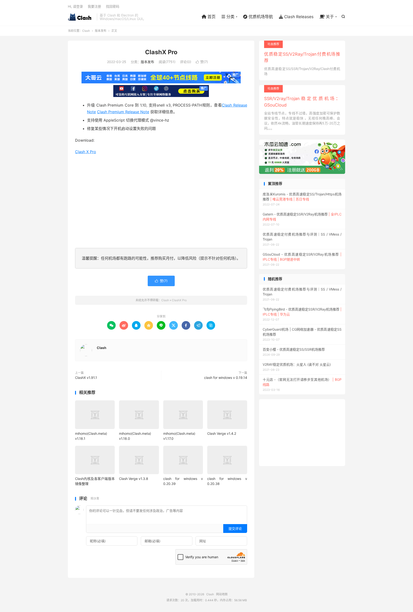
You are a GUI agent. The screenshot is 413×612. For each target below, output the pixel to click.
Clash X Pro (85, 151)
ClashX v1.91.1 (86, 378)
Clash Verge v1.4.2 (221, 433)
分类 (229, 16)
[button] (340, 157)
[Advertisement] (161, 200)
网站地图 (222, 594)
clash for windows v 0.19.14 (225, 378)
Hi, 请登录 (75, 6)
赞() (202, 62)
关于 (329, 16)
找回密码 (112, 6)
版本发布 (100, 30)
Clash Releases (298, 16)
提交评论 (235, 528)
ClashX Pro (161, 52)
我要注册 (94, 6)
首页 (211, 16)
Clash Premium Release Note (123, 111)
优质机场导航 (260, 16)
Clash (81, 17)
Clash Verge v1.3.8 (133, 479)
